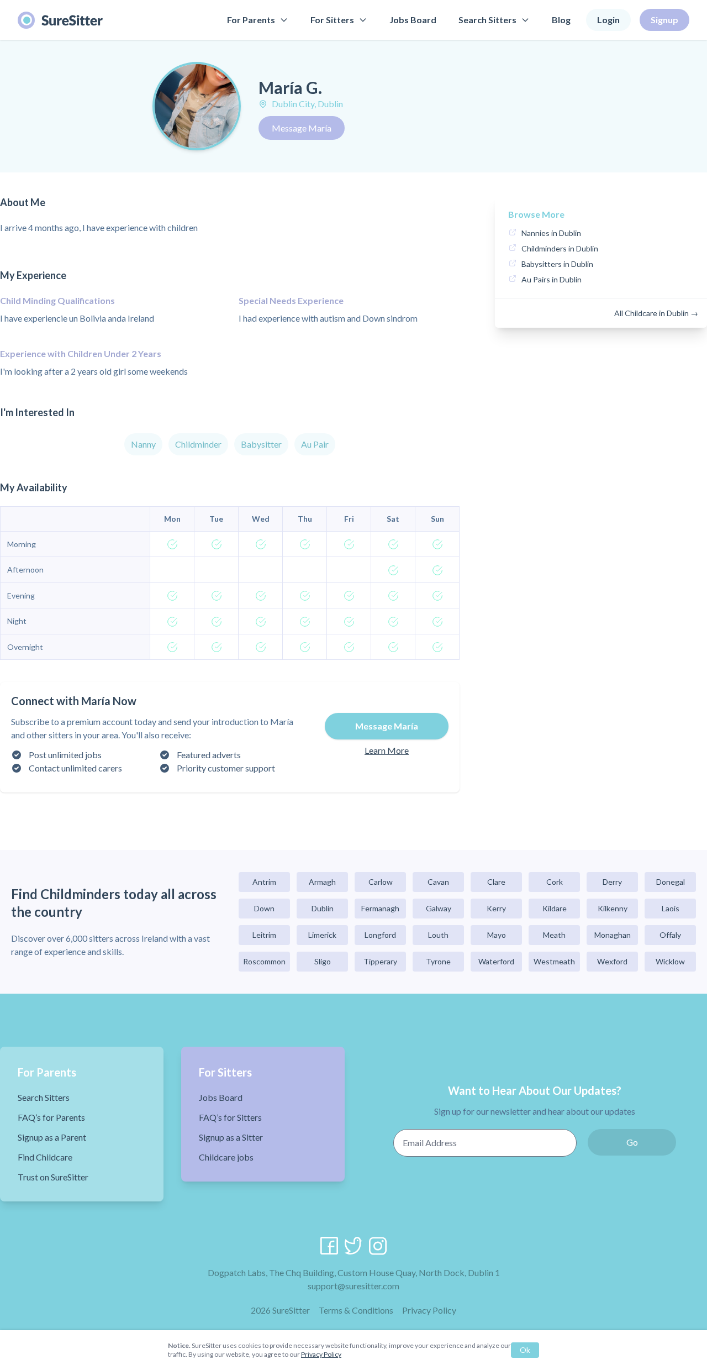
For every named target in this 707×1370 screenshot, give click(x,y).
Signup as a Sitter (231, 1137)
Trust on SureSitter (53, 1177)
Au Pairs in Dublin (551, 279)
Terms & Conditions (356, 1310)
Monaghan (612, 934)
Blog (561, 19)
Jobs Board (412, 19)
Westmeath (554, 961)
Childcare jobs (226, 1157)
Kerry (496, 908)
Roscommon (264, 961)
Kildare (554, 908)
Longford (380, 934)
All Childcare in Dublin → (656, 313)
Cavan (438, 881)
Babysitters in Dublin (557, 264)
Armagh (322, 881)
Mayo (496, 934)
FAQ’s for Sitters (230, 1117)
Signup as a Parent (52, 1137)
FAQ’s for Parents (51, 1117)
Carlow (380, 881)
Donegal (670, 881)
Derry (612, 881)
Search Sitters (487, 19)
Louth (438, 934)
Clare (496, 881)
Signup (664, 19)
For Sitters (332, 19)
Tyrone (438, 961)
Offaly (670, 934)
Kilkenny (612, 908)
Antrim (264, 881)
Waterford (496, 961)
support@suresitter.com (353, 1285)
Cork (554, 881)
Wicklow (670, 961)
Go (632, 1142)
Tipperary (380, 961)
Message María (301, 128)
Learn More (387, 750)
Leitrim (264, 934)
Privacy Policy (429, 1310)
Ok (525, 1350)
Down (264, 908)
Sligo (322, 961)
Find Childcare (45, 1157)
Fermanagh (380, 908)
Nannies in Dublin (551, 233)
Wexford (612, 961)
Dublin (323, 908)
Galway (438, 908)
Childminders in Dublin (559, 248)
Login (608, 19)
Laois (670, 908)
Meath (554, 934)
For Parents (251, 19)
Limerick (322, 934)
